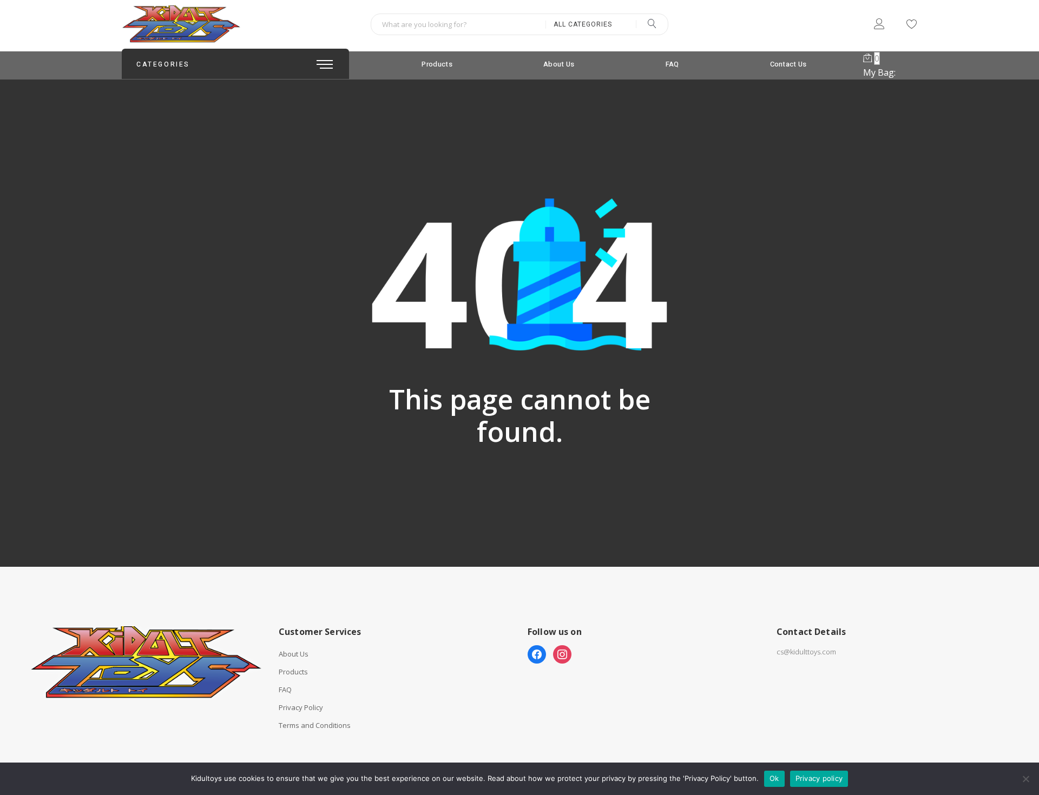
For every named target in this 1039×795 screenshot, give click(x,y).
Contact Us (788, 64)
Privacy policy (819, 778)
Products (437, 64)
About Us (558, 64)
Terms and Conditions (315, 725)
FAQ (672, 64)
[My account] (879, 25)
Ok (774, 778)
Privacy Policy (301, 707)
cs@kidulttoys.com (806, 652)
